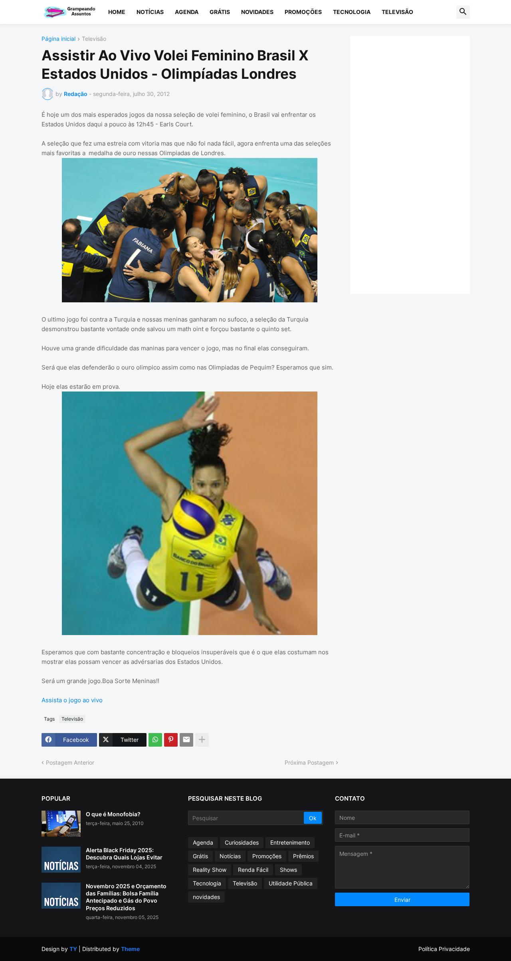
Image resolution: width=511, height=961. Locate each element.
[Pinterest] (171, 740)
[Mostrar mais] (202, 740)
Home (116, 11)
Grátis (220, 11)
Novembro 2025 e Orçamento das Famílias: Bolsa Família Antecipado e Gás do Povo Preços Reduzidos (126, 897)
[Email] (186, 740)
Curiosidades (242, 842)
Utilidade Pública (291, 883)
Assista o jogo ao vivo (72, 700)
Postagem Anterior (70, 762)
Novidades (257, 11)
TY (73, 948)
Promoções (303, 11)
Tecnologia (351, 11)
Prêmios (303, 856)
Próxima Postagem (309, 762)
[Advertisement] (418, 164)
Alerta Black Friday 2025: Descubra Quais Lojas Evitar (124, 854)
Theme (130, 948)
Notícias (150, 11)
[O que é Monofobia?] (61, 824)
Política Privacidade (444, 948)
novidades (206, 896)
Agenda (186, 11)
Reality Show (209, 869)
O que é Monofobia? (113, 814)
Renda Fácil (253, 869)
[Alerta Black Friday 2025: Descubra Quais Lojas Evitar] (61, 860)
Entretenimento (290, 842)
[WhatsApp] (155, 740)
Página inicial (58, 39)
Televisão (397, 11)
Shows (288, 869)
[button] (463, 12)
